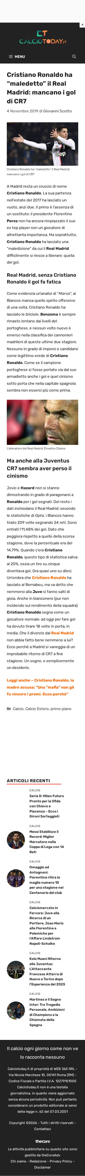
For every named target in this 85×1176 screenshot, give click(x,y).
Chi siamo (18, 1161)
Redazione (38, 1161)
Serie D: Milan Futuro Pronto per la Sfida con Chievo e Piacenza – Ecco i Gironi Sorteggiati (46, 806)
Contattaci (42, 1129)
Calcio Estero (37, 708)
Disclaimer (42, 1167)
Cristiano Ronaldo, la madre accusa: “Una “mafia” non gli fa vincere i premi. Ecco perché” (40, 687)
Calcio (18, 708)
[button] (74, 57)
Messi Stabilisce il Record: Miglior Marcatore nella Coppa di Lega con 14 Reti (46, 842)
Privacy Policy (61, 1161)
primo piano (61, 708)
